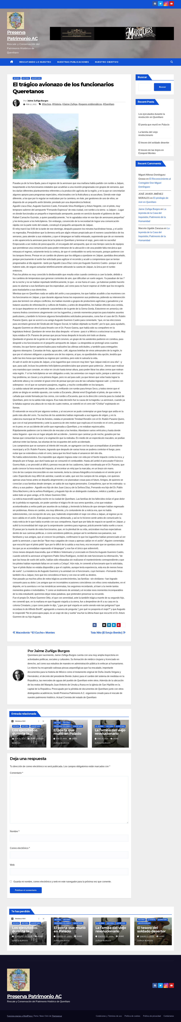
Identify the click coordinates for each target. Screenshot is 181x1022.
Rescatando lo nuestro (35, 62)
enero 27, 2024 (64, 936)
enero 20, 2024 (106, 936)
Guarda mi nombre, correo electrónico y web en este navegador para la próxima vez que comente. (62, 881)
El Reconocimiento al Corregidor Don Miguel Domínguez (154, 182)
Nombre (14, 831)
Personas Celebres (62, 726)
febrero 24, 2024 (24, 936)
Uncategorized (144, 923)
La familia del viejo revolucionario (110, 732)
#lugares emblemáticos (90, 104)
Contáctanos (169, 1016)
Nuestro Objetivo (106, 62)
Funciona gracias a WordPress (20, 1016)
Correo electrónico (20, 848)
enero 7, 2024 (147, 936)
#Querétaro (108, 104)
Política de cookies (132, 1016)
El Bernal (100, 726)
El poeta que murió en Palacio (67, 732)
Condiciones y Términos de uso (109, 1016)
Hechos (17, 78)
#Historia (56, 104)
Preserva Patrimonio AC (34, 996)
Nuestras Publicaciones (73, 62)
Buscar (142, 77)
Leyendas (151, 919)
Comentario (16, 773)
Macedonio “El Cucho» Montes (35, 632)
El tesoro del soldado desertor (153, 142)
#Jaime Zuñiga (69, 104)
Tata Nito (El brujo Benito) (107, 632)
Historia (25, 78)
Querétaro (36, 78)
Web (12, 865)
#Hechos (46, 104)
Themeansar (57, 1016)
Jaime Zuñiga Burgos (37, 100)
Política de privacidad (152, 1016)
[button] (172, 62)
